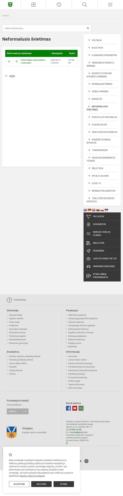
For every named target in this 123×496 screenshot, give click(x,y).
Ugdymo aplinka (16, 318)
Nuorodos (72, 356)
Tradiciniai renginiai (17, 336)
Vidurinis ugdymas (76, 322)
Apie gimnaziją (15, 315)
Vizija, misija (14, 322)
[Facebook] (68, 408)
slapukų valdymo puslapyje (32, 476)
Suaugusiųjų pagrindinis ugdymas (83, 318)
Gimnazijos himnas (17, 332)
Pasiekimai (98, 251)
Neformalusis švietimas (78, 329)
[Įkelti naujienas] (33, 4)
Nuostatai (97, 48)
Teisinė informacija (76, 384)
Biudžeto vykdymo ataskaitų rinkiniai (24, 356)
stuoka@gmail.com (78, 432)
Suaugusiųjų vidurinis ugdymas (81, 325)
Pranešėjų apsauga (76, 374)
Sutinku (63, 484)
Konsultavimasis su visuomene (81, 367)
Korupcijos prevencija (104, 117)
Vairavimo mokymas (104, 266)
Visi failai (97, 40)
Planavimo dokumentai (104, 55)
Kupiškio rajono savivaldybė (34, 432)
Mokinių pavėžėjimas (77, 336)
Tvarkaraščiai (100, 150)
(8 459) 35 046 (75, 429)
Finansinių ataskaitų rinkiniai (21, 360)
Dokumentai (99, 224)
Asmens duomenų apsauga (80, 363)
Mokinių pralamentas (104, 191)
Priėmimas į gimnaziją (18, 343)
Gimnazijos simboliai (18, 329)
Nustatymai (19, 484)
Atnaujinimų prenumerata (100, 275)
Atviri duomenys (75, 388)
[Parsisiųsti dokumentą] (9, 61)
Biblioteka (97, 168)
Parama (12, 374)
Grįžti (12, 76)
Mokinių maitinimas (102, 84)
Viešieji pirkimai (100, 91)
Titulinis (5, 16)
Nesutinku (41, 484)
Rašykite (13, 411)
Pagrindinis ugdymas (77, 315)
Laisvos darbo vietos (105, 258)
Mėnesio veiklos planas (101, 233)
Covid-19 (96, 183)
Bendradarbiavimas (17, 339)
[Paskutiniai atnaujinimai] (59, 4)
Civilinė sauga (99, 124)
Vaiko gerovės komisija (104, 132)
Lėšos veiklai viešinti (18, 363)
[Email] (81, 408)
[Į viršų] (86, 461)
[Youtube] (74, 408)
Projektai (98, 216)
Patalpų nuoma (100, 176)
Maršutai (97, 99)
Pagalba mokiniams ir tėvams (81, 332)
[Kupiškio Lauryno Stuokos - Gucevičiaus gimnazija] (10, 4)
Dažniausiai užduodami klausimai (82, 370)
